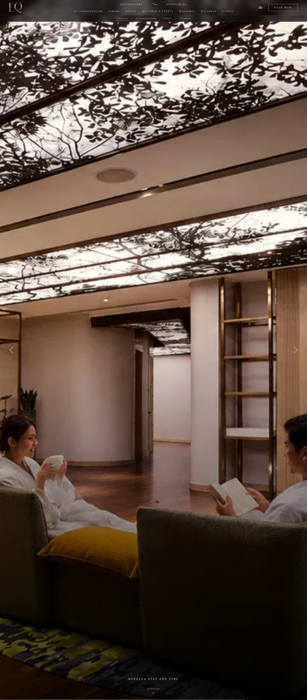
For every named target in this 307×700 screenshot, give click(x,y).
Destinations (131, 4)
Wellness (208, 11)
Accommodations (88, 11)
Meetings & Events (158, 11)
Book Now (283, 7)
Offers (131, 11)
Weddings (187, 11)
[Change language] (261, 7)
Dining (114, 11)
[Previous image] (11, 350)
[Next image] (296, 350)
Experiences (177, 4)
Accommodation (146, 18)
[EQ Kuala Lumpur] (15, 7)
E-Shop (227, 11)
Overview (122, 18)
